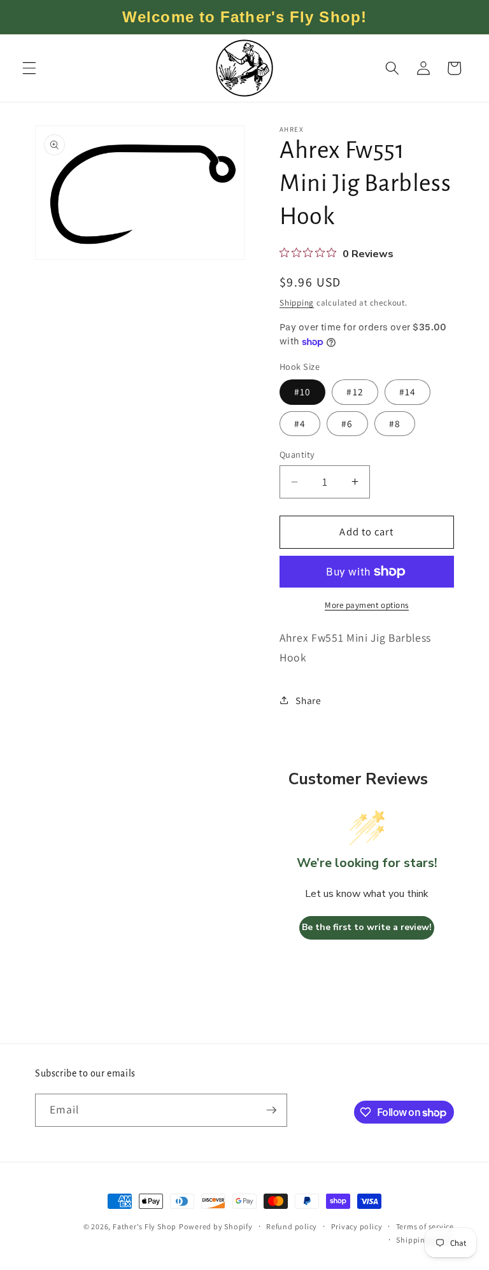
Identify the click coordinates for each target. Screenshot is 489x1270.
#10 (302, 391)
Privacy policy (357, 1226)
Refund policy (291, 1226)
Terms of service (425, 1226)
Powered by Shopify (216, 1226)
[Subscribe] (271, 1110)
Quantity (297, 454)
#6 (347, 423)
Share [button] (308, 700)
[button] (29, 68)
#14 (407, 391)
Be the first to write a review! (367, 927)
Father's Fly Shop (144, 1226)
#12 (354, 391)
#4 (300, 423)
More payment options (367, 605)
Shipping (297, 302)
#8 (394, 423)
